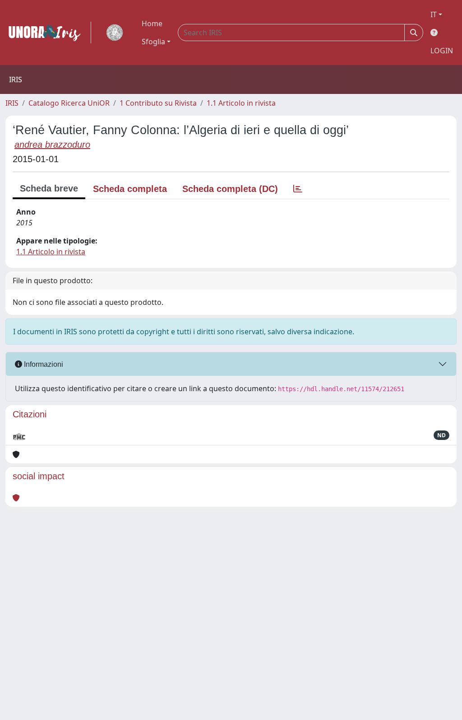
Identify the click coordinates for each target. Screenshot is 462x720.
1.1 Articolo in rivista (241, 103)
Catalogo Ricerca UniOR (69, 103)
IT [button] (433, 14)
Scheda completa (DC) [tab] (230, 189)
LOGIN (441, 51)
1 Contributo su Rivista (158, 103)
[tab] (298, 188)
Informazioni (42, 364)
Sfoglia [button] (153, 42)
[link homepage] (48, 32)
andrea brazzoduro (52, 145)
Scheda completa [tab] (130, 189)
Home (152, 23)
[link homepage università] (114, 32)
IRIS (11, 103)
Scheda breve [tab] (49, 188)
